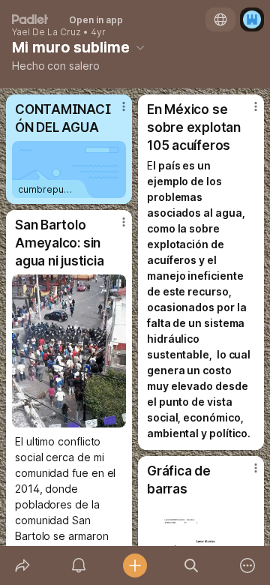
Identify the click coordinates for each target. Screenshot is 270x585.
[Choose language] (221, 20)
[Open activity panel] (78, 565)
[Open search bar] (191, 565)
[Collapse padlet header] (140, 47)
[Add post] (135, 565)
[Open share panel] (22, 565)
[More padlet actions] (248, 565)
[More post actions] (114, 112)
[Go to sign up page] (252, 20)
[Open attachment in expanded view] (69, 351)
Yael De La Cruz (46, 32)
